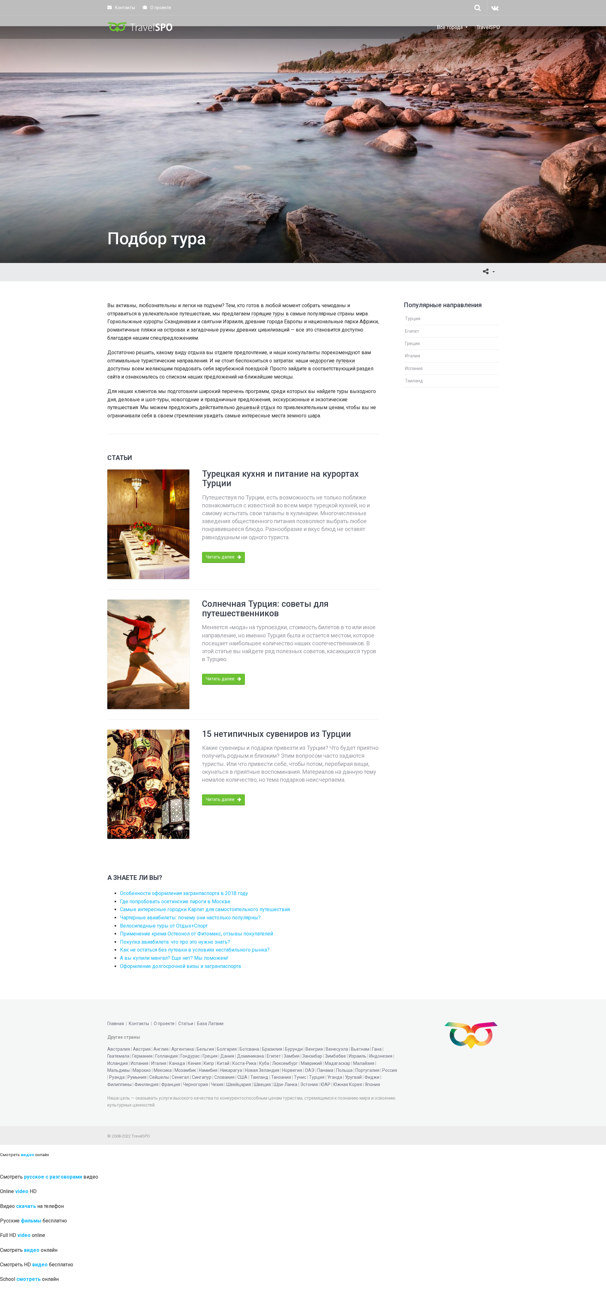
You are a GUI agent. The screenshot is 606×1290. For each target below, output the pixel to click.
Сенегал (180, 1077)
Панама (325, 1070)
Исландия (117, 1063)
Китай (223, 1063)
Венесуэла (337, 1049)
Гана (377, 1049)
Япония (372, 1084)
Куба (264, 1063)
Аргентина (182, 1049)
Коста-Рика (244, 1063)
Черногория (195, 1084)
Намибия (208, 1070)
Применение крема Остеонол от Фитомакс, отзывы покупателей (196, 934)
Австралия (118, 1049)
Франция (170, 1084)
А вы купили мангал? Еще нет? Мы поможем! (174, 958)
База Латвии (210, 1023)
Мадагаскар (337, 1063)
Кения (194, 1063)
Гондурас (190, 1056)
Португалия (367, 1070)
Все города (450, 27)
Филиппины (119, 1084)
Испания (414, 368)
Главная (115, 1023)
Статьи (185, 1023)
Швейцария (238, 1084)
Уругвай (353, 1077)
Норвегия (292, 1070)
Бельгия (205, 1049)
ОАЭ (309, 1070)
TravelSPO (488, 27)
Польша (344, 1070)
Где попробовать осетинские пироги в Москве (175, 902)
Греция (412, 343)
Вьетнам (360, 1049)
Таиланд (414, 380)
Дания (227, 1056)
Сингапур (201, 1077)
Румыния (137, 1077)
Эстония (309, 1084)
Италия (412, 355)
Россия (389, 1070)
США (242, 1077)
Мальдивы (118, 1070)
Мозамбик (185, 1070)
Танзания (281, 1077)
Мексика (163, 1070)
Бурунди (294, 1049)
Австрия (142, 1049)
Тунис (300, 1077)
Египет (412, 331)
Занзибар (312, 1056)
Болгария (227, 1049)
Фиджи (372, 1077)
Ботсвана (249, 1049)
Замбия (292, 1056)
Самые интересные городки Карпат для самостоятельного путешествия (205, 909)
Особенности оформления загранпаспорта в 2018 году (184, 893)
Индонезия (380, 1056)
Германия (142, 1056)
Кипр (209, 1063)
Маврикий (311, 1063)
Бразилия (272, 1049)
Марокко (142, 1070)
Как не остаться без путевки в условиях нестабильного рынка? (195, 950)
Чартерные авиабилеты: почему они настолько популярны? (190, 918)
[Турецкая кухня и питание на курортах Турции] (148, 524)
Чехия (217, 1084)
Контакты (124, 7)
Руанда (117, 1077)
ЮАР (325, 1084)
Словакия (224, 1077)
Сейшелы (159, 1077)
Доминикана (250, 1056)
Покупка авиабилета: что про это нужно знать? (175, 942)
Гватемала (118, 1056)
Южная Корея (347, 1084)
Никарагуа (231, 1070)
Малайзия (363, 1063)
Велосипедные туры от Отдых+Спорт (164, 926)
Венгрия (314, 1049)
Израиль (357, 1056)
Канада (177, 1063)
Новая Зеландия (262, 1070)
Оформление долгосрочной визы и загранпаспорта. (181, 966)
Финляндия (146, 1084)
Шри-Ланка (285, 1084)
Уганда (334, 1077)
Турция (412, 318)
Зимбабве (335, 1056)
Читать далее (220, 556)
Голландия (166, 1056)
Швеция (262, 1084)
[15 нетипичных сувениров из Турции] (148, 784)
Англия (161, 1049)
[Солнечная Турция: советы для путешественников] (148, 654)
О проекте (160, 7)
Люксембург (285, 1063)
